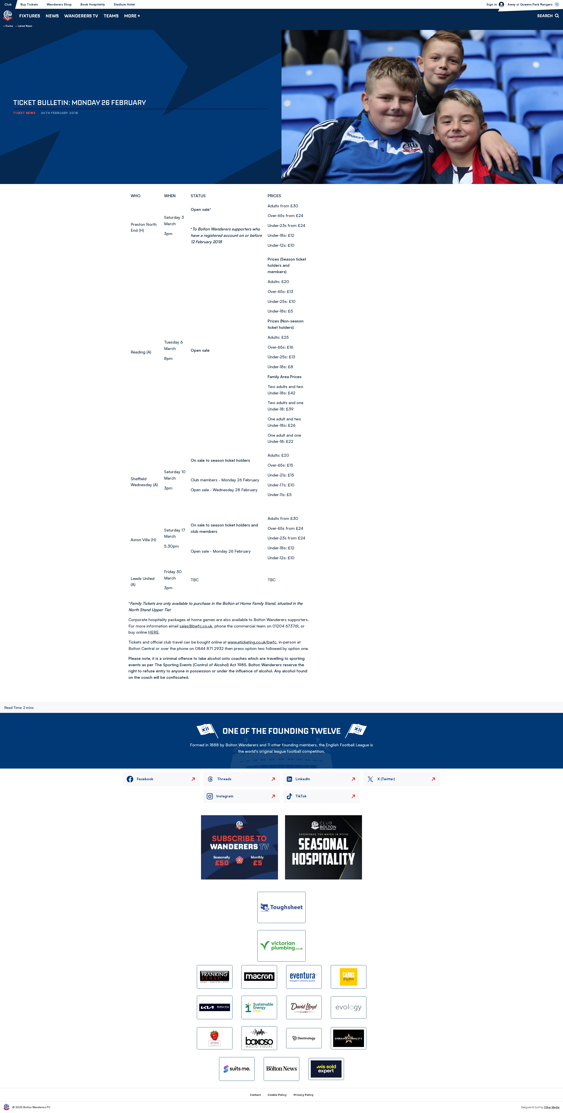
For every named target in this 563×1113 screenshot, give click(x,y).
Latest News (25, 26)
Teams (111, 15)
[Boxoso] (259, 1038)
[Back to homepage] (8, 15)
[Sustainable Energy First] (259, 1007)
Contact (255, 1094)
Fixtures (29, 15)
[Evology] (348, 1007)
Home (9, 26)
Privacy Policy (303, 1094)
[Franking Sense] (214, 977)
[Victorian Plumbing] (281, 946)
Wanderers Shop (59, 4)
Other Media (551, 1107)
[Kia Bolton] (214, 1007)
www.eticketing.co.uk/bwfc (252, 642)
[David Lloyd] (304, 1007)
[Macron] (259, 977)
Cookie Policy (277, 1094)
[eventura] (304, 977)
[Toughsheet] (281, 907)
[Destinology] (304, 1038)
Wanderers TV (81, 15)
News (52, 15)
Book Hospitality (92, 4)
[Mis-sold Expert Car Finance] (326, 1069)
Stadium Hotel (124, 4)
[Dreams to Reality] (348, 1038)
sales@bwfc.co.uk (195, 626)
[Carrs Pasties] (348, 977)
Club (8, 4)
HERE (153, 632)
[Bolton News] (281, 1069)
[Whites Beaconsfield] (214, 1038)
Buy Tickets (29, 4)
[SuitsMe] (237, 1069)
